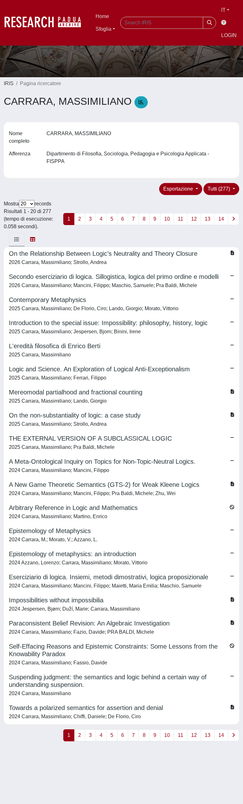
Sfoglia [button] (103, 29)
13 (207, 219)
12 (194, 219)
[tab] (17, 239)
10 (167, 219)
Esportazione (178, 189)
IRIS (9, 83)
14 (221, 219)
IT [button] (223, 10)
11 (180, 219)
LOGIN (229, 35)
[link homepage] (46, 23)
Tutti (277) (219, 189)
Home (102, 16)
